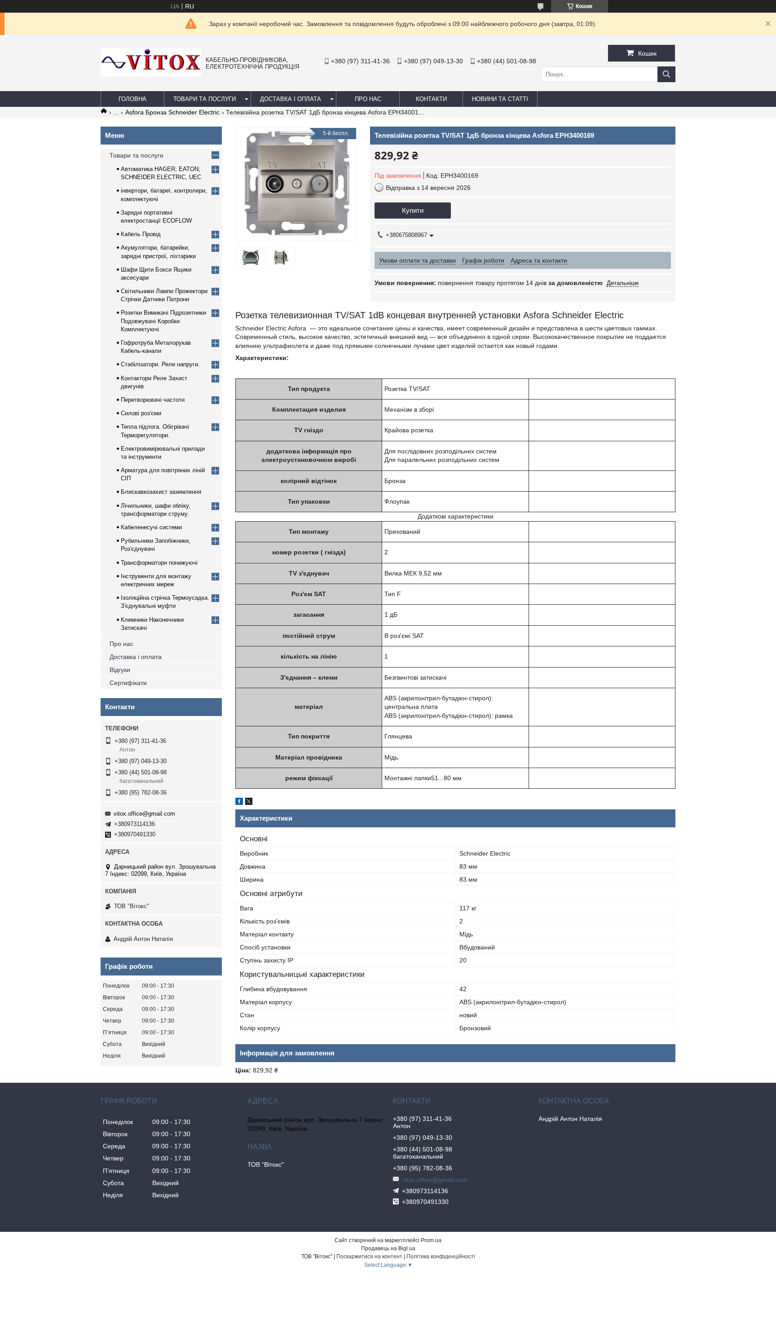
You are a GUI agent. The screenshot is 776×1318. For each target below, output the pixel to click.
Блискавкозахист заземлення (161, 491)
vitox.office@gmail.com (144, 813)
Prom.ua (431, 1240)
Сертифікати (128, 682)
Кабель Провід (141, 234)
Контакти (431, 99)
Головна (132, 99)
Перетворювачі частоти (153, 399)
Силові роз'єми (141, 413)
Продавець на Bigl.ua (388, 1248)
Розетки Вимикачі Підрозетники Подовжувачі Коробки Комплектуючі (163, 320)
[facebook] (239, 802)
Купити (412, 210)
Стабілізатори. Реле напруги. (160, 364)
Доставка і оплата (290, 99)
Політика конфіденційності (440, 1256)
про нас (368, 99)
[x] (248, 802)
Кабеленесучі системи (151, 527)
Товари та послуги (204, 99)
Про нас (121, 643)
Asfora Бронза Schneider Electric (172, 112)
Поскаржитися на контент (369, 1256)
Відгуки (120, 669)
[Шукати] (666, 74)
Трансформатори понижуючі (159, 562)
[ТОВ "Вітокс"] (151, 74)
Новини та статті (500, 99)
